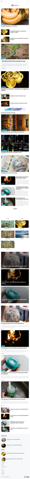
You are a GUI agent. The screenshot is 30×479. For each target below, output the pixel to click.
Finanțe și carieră (22, 228)
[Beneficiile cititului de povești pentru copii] (15, 51)
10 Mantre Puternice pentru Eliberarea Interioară (12, 132)
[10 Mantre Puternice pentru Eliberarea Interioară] (15, 122)
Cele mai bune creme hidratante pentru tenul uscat (22, 198)
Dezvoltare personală (4, 150)
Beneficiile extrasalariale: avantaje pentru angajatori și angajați (15, 89)
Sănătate (22, 238)
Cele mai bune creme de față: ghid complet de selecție (22, 177)
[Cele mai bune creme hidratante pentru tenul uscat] (8, 202)
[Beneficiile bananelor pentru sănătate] (15, 16)
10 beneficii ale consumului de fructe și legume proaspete (14, 458)
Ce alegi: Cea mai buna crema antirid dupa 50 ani (14, 266)
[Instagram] (28, 476)
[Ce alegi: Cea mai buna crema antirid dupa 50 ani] (15, 260)
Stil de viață (3, 194)
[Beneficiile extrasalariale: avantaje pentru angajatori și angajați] (5, 32)
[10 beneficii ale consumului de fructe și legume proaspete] (5, 39)
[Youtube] (27, 476)
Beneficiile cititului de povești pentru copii (13, 61)
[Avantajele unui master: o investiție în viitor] (15, 143)
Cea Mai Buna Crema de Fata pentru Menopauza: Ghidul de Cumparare (22, 188)
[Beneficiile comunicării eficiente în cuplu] (5, 96)
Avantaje (7, 218)
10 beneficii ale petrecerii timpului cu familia (18, 103)
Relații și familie (3, 58)
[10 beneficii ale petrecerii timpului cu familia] (5, 103)
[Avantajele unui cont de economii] (15, 163)
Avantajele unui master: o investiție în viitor (11, 152)
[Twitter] (25, 476)
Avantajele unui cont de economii (9, 173)
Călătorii (22, 218)
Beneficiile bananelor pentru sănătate (9, 26)
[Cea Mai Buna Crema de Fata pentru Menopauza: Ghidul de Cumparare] (8, 191)
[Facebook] (24, 476)
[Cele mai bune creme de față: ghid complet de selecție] (8, 180)
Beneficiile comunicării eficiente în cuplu (18, 95)
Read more (3, 68)
